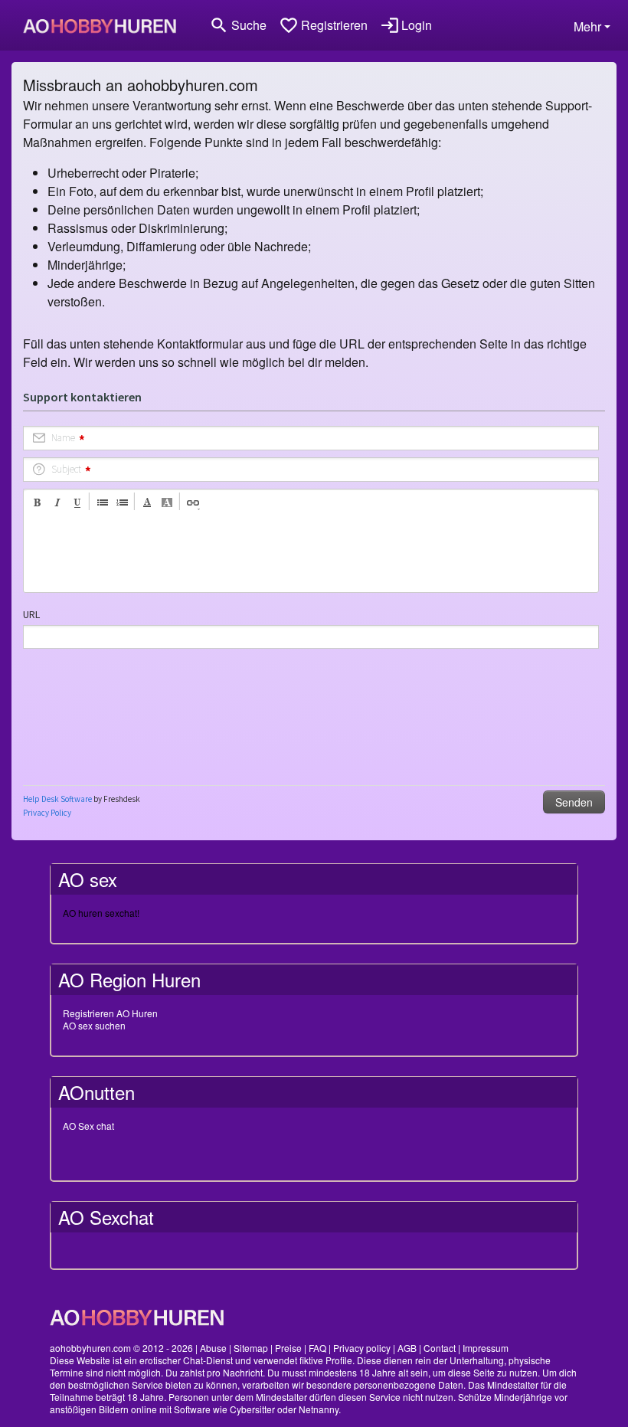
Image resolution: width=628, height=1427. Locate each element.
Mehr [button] (587, 26)
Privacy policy (362, 1347)
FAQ (317, 1347)
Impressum (486, 1347)
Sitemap (251, 1347)
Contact (440, 1347)
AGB (407, 1347)
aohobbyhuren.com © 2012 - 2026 (121, 1347)
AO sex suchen (94, 1025)
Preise (288, 1347)
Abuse (213, 1347)
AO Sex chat (88, 1125)
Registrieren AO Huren (110, 1013)
